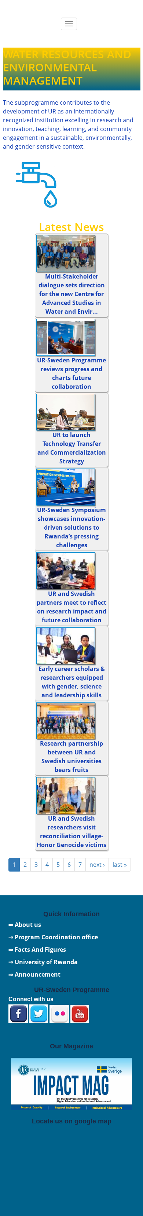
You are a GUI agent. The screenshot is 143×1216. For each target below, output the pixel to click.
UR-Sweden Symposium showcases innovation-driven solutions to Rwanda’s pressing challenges (71, 527)
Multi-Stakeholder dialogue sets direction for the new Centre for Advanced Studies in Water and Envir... (71, 294)
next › (97, 865)
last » (120, 865)
